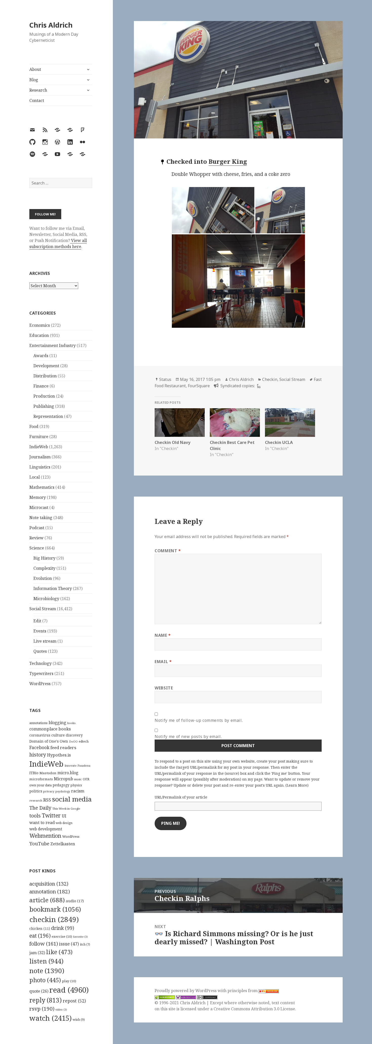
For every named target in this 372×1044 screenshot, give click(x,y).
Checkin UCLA (279, 442)
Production (44, 396)
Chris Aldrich (51, 25)
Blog (33, 80)
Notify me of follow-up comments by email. (199, 720)
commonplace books (50, 729)
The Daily (40, 807)
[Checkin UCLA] (290, 422)
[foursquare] (258, 385)
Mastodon (47, 773)
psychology (62, 791)
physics (76, 785)
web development (45, 829)
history (37, 754)
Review (36, 538)
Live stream (44, 641)
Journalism (40, 457)
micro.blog (67, 772)
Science (36, 548)
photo (45, 980)
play (69, 981)
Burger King (228, 161)
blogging (57, 722)
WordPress (40, 683)
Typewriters (41, 673)
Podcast (36, 527)
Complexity (44, 568)
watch (50, 1018)
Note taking (40, 517)
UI (64, 816)
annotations (38, 723)
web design (64, 823)
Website (164, 688)
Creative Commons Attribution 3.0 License (254, 1009)
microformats (41, 779)
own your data (40, 785)
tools (35, 815)
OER (86, 779)
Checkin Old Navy (172, 442)
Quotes (40, 651)
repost (74, 1001)
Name (163, 635)
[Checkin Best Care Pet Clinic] (235, 422)
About (35, 69)
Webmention (45, 835)
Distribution (45, 376)
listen (46, 961)
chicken (39, 928)
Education (39, 335)
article (47, 900)
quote (38, 991)
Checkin (269, 379)
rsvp (41, 1008)
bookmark (55, 909)
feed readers (63, 747)
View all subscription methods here (58, 243)
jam (37, 952)
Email (163, 661)
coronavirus (39, 735)
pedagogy (61, 785)
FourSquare (199, 385)
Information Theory (52, 588)
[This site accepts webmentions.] (186, 997)
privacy (48, 791)
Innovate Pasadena (77, 765)
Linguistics (39, 467)
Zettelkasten (62, 844)
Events (39, 631)
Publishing (43, 406)
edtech (84, 741)
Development (46, 366)
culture (58, 735)
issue (69, 944)
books (71, 723)
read (69, 990)
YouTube (39, 843)
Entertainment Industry (52, 345)
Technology (40, 663)
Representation (48, 416)
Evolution (42, 578)
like (59, 952)
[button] (213, 210)
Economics (39, 325)
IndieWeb (38, 446)
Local (34, 477)
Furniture (38, 436)
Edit (37, 621)
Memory (37, 497)
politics (35, 791)
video (61, 1009)
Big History (44, 558)
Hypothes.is (59, 755)
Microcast (38, 507)
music (78, 779)
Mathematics (41, 487)
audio (75, 900)
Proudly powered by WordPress (186, 990)
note (46, 970)
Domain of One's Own (48, 741)
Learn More (297, 785)
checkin (54, 919)
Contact (36, 100)
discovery (74, 735)
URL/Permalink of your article (181, 797)
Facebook (39, 747)
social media (72, 799)
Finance (41, 386)
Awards (40, 355)
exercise (62, 936)
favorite (80, 936)
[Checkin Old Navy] (180, 422)
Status (165, 379)
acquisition (48, 883)
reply (45, 1000)
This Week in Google (66, 808)
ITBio (33, 772)
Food (33, 426)
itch (85, 944)
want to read (42, 822)
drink (62, 928)
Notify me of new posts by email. (188, 736)
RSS (47, 800)
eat (40, 935)
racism (77, 791)
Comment (168, 551)
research (35, 800)
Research (38, 90)
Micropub (63, 779)
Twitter (51, 815)
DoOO (73, 741)
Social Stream (42, 608)
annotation (49, 891)
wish (79, 1019)
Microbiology (46, 598)
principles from (243, 990)
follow (43, 943)
